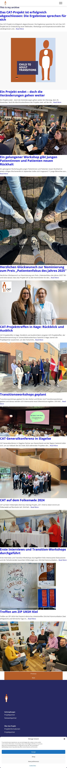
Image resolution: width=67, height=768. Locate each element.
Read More (20, 29)
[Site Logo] (5, 3)
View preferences (33, 761)
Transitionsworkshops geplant (23, 394)
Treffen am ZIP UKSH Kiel (19, 612)
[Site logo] (33, 698)
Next (33, 678)
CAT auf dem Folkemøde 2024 (22, 500)
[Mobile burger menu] (61, 3)
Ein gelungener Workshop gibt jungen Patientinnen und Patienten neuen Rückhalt (28, 160)
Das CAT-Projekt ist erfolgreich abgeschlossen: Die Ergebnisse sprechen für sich (33, 15)
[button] (64, 739)
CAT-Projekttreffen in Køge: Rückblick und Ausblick (32, 328)
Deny (33, 757)
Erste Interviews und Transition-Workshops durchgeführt (33, 551)
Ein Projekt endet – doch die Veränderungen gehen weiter (22, 93)
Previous (33, 674)
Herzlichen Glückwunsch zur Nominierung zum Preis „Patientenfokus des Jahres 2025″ (33, 269)
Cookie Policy (32, 765)
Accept (33, 752)
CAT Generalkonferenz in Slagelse (25, 438)
